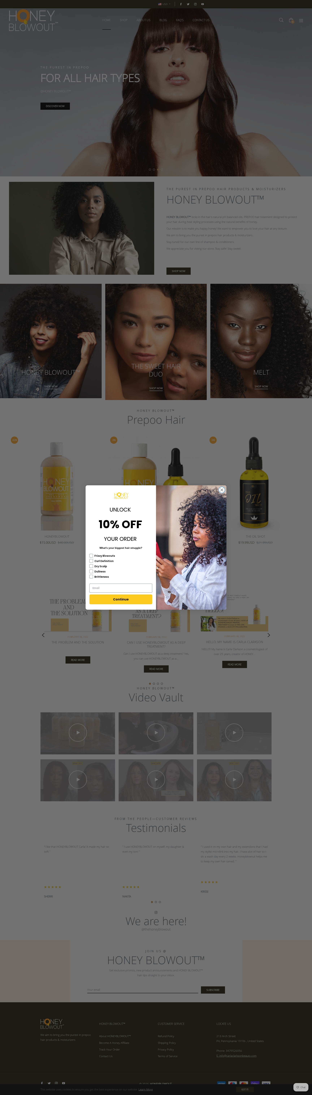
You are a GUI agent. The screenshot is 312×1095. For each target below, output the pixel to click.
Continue (121, 599)
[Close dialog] (222, 490)
